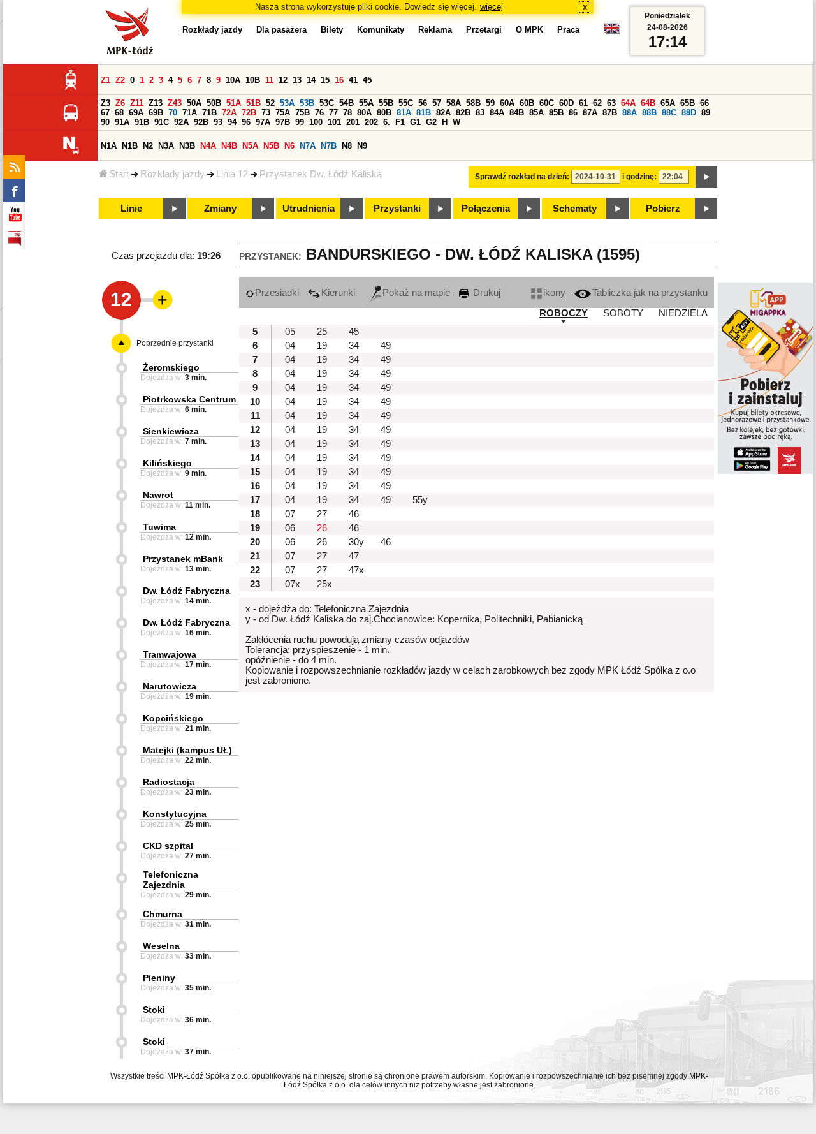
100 (316, 122)
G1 (415, 122)
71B (209, 112)
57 (436, 103)
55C (405, 103)
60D (566, 103)
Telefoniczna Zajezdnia (170, 879)
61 (583, 103)
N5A (250, 146)
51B (253, 103)
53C (326, 103)
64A (628, 103)
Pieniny (159, 978)
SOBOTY (623, 313)
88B (649, 112)
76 (319, 112)
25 (322, 332)
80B (384, 112)
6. (386, 122)
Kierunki (338, 293)
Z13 (156, 103)
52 (270, 103)
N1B (130, 146)
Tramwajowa (169, 654)
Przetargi (484, 29)
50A (194, 103)
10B (252, 80)
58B (473, 103)
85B (556, 112)
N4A (208, 146)
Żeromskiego (171, 367)
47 (354, 556)
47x (356, 570)
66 (704, 103)
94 (232, 122)
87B (609, 112)
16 (339, 80)
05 (290, 332)
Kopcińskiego (173, 718)
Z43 (175, 103)
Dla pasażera (281, 29)
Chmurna (162, 914)
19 (322, 346)
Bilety (332, 29)
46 (354, 514)
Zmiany (220, 208)
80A (364, 112)
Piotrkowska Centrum (189, 399)
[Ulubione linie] (159, 299)
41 (353, 80)
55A (366, 103)
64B (648, 103)
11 (269, 80)
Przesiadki (277, 293)
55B (386, 103)
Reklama (435, 29)
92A (181, 122)
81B (423, 112)
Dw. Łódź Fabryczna (186, 590)
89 (705, 112)
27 (322, 514)
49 (386, 346)
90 (105, 122)
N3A (166, 146)
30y (356, 542)
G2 (431, 122)
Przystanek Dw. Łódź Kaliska (320, 174)
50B (214, 103)
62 (597, 103)
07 (290, 514)
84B (516, 112)
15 (325, 80)
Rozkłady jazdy (172, 174)
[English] (612, 31)
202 (371, 122)
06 (290, 528)
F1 (400, 122)
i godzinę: (639, 176)
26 (322, 528)
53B (307, 103)
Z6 (120, 103)
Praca (568, 29)
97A (263, 122)
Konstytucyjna (175, 814)
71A (189, 112)
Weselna (161, 946)
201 (353, 122)
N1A (109, 146)
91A (122, 122)
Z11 (136, 103)
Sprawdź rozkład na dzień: (522, 176)
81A (404, 112)
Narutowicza (169, 686)
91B (142, 122)
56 (422, 103)
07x (292, 584)
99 (299, 122)
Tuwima (159, 527)
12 (283, 80)
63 (611, 103)
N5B (271, 146)
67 (105, 112)
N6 (289, 146)
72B (249, 112)
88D (688, 112)
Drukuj (485, 293)
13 (297, 80)
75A (282, 112)
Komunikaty (380, 29)
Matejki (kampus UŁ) (187, 750)
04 (290, 346)
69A (136, 112)
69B (156, 112)
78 (347, 112)
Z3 (105, 103)
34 (354, 346)
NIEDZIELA (683, 313)
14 (311, 80)
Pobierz (663, 208)
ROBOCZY (563, 313)
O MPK (529, 29)
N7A (308, 146)
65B (687, 103)
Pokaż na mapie (416, 293)
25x (324, 584)
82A (443, 112)
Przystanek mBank (183, 559)
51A (233, 103)
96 (246, 122)
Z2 (120, 80)
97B (282, 122)
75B (302, 112)
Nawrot (158, 495)
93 (218, 122)
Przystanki (397, 208)
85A (536, 112)
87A (590, 112)
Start (119, 174)
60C (546, 103)
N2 (148, 146)
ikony (554, 293)
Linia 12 (232, 174)
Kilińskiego (167, 463)
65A (667, 103)
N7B (329, 146)
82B (463, 112)
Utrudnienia (308, 208)
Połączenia (486, 208)
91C (161, 122)
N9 (362, 146)
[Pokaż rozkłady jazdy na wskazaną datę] (706, 177)
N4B (229, 146)
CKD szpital (168, 846)
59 (490, 103)
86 (573, 112)
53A (287, 103)
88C (669, 112)
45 (367, 80)
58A (453, 103)
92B (201, 122)
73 (265, 112)
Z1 (105, 80)
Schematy (575, 208)
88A (629, 112)
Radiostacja (168, 782)
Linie (131, 208)
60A (507, 103)
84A (497, 112)
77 (333, 112)
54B (346, 103)
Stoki (154, 1010)
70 (172, 112)
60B (527, 103)
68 (119, 112)
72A (229, 112)
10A (233, 80)
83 (480, 112)
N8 (347, 146)
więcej (491, 6)
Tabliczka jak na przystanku (650, 293)
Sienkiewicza (171, 431)
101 (334, 122)
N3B (187, 146)
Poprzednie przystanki (175, 343)
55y (420, 500)
